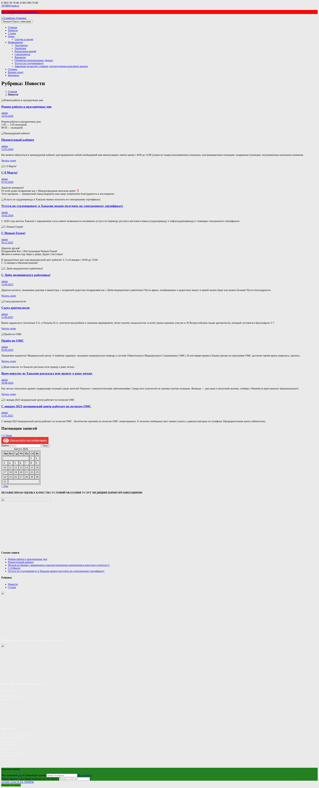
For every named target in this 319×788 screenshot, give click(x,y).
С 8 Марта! (9, 172)
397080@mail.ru (10, 5)
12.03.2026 (7, 149)
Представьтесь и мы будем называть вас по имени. (29, 778)
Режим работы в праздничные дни (26, 106)
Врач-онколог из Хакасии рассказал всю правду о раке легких (46, 373)
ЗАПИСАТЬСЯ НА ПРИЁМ (17, 782)
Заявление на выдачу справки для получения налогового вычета (51, 66)
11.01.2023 (7, 415)
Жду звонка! (85, 775)
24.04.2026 (7, 116)
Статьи (12, 33)
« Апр (4, 486)
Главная (12, 27)
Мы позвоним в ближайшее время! (24, 775)
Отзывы (12, 69)
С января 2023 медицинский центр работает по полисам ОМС (46, 406)
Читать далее (8, 160)
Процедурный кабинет (17, 140)
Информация (15, 42)
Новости (13, 30)
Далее (8, 435)
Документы (21, 45)
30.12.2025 (7, 242)
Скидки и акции (24, 39)
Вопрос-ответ (15, 72)
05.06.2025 (7, 350)
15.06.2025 (7, 284)
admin (4, 113)
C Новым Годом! (13, 233)
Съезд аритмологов (15, 307)
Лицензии (20, 48)
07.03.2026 (7, 182)
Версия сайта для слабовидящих (20, 11)
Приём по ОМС (12, 340)
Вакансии (20, 57)
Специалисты (22, 54)
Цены (11, 36)
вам (20, 775)
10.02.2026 (7, 215)
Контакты (13, 75)
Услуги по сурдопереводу (29, 63)
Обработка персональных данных (34, 60)
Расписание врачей (25, 51)
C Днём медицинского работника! (26, 275)
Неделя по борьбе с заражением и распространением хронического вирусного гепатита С (59, 565)
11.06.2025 (7, 317)
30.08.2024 (7, 382)
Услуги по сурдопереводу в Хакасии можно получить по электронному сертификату (62, 206)
